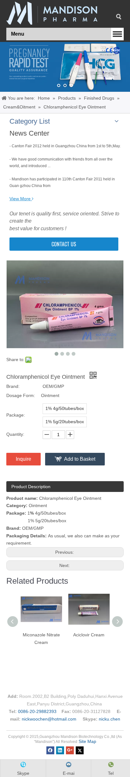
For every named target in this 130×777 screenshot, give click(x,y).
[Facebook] (50, 750)
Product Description (30, 486)
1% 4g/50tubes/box (64, 408)
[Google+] (70, 750)
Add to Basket (79, 459)
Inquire (23, 459)
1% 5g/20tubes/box (64, 421)
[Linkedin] (60, 750)
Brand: (13, 386)
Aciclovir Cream (88, 634)
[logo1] (52, 13)
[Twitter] (80, 750)
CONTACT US (63, 244)
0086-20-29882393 (37, 711)
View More (20, 198)
